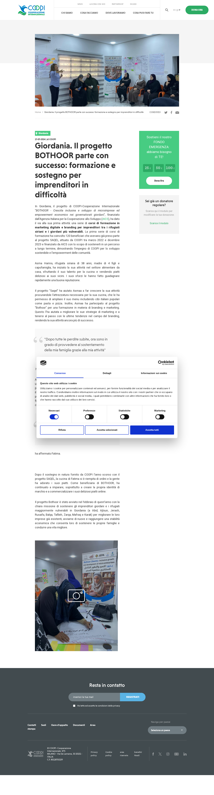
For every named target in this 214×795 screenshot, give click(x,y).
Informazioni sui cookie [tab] (154, 373)
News (80, 4)
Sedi (43, 725)
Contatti (32, 725)
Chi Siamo (67, 12)
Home (38, 112)
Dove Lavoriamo (115, 12)
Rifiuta (62, 430)
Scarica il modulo (159, 223)
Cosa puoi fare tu (143, 12)
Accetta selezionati (107, 430)
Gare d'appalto (59, 725)
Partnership (117, 4)
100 (170, 167)
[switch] (89, 416)
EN (174, 10)
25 (148, 167)
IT (179, 10)
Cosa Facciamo (89, 12)
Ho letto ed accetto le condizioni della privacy (98, 706)
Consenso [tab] (60, 373)
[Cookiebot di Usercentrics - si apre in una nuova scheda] (160, 363)
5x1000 (133, 4)
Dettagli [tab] (107, 373)
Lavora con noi (97, 4)
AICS (105, 219)
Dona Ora (197, 10)
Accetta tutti (152, 430)
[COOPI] (34, 10)
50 (159, 167)
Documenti (79, 725)
